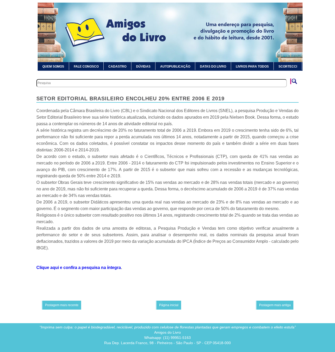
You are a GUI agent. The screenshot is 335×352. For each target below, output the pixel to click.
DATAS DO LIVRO (213, 66)
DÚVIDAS (143, 66)
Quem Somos (53, 66)
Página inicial (168, 305)
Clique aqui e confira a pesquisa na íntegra (78, 267)
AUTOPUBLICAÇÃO (175, 66)
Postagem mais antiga (275, 305)
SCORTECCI (287, 66)
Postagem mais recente (62, 305)
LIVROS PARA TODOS (252, 66)
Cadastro (117, 66)
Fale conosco (86, 66)
